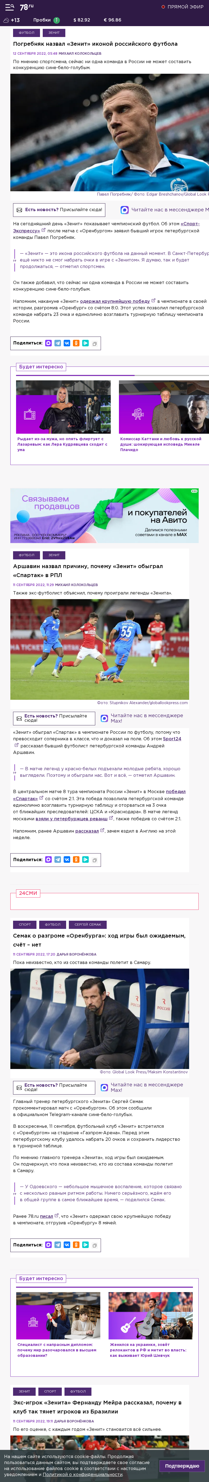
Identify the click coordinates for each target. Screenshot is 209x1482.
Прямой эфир (186, 7)
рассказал (87, 831)
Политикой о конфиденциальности (82, 1475)
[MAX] (48, 343)
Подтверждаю (182, 1466)
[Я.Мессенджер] (85, 343)
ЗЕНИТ (54, 32)
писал (46, 1217)
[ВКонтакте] (67, 343)
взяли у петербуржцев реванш (71, 819)
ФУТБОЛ (26, 32)
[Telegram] (57, 343)
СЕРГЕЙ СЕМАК (88, 924)
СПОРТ (25, 924)
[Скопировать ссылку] (94, 344)
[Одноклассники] (76, 343)
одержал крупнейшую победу (115, 302)
